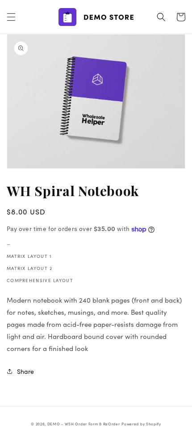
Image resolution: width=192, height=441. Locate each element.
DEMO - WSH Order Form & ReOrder (83, 423)
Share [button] (25, 371)
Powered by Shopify (141, 423)
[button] (11, 17)
